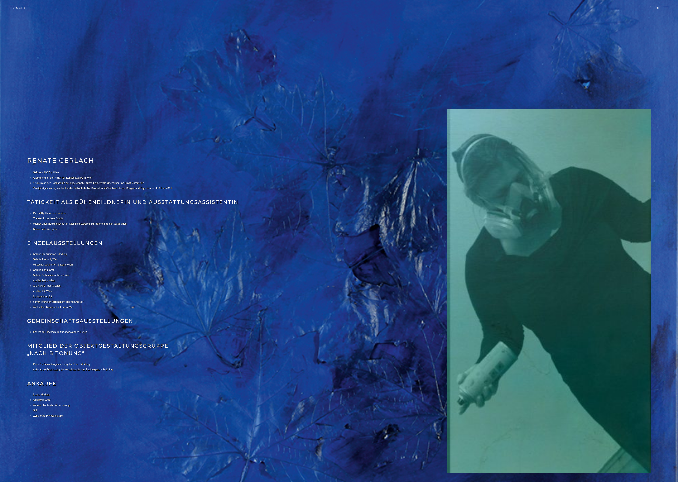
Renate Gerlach (17, 8)
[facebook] (650, 8)
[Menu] (666, 8)
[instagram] (657, 8)
